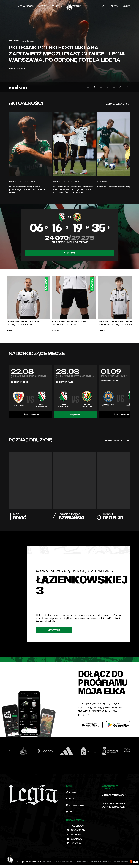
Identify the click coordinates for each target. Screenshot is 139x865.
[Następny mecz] (130, 391)
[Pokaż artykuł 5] (114, 87)
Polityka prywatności (101, 862)
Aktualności (25, 6)
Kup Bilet (75, 415)
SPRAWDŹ (54, 630)
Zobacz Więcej (30, 415)
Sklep (126, 6)
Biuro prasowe (75, 805)
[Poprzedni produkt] (6, 304)
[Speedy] (21, 751)
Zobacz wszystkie (117, 103)
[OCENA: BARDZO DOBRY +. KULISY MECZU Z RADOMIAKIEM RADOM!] (69, 46)
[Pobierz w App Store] (90, 724)
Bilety (114, 6)
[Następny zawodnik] (130, 483)
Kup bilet (69, 253)
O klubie (71, 792)
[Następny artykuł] (127, 87)
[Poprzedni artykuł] (120, 87)
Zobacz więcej (17, 68)
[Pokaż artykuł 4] (107, 87)
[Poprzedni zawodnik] (8, 483)
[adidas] (43, 751)
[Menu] (10, 6)
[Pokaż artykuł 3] (101, 87)
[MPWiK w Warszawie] (86, 751)
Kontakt (70, 799)
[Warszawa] (65, 751)
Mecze (42, 6)
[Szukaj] (103, 6)
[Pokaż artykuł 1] (88, 87)
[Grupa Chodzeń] (130, 751)
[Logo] (69, 6)
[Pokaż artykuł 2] (94, 87)
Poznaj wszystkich (117, 440)
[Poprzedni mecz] (8, 391)
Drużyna (57, 6)
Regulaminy (82, 862)
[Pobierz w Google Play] (118, 724)
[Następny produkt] (132, 304)
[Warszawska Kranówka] (108, 751)
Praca (69, 812)
